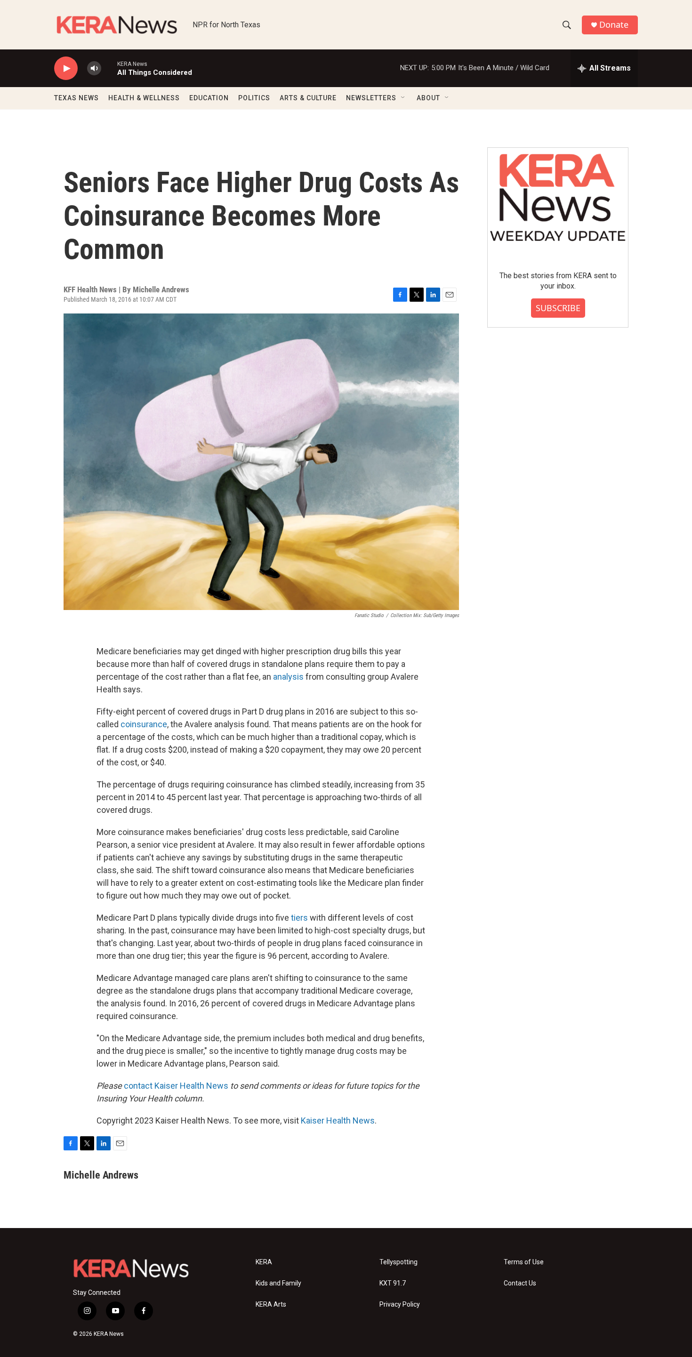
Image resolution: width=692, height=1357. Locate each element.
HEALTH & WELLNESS (144, 98)
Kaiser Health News (338, 1120)
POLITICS (254, 98)
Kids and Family (278, 1283)
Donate (613, 25)
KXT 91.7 (392, 1283)
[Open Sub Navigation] (403, 98)
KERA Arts (271, 1304)
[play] (65, 68)
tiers (299, 918)
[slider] (109, 68)
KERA (264, 1262)
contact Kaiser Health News (176, 1086)
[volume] (94, 68)
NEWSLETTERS (371, 98)
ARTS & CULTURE (308, 98)
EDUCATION (209, 98)
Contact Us (520, 1283)
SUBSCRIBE (558, 307)
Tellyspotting (398, 1262)
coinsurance (144, 724)
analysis (288, 677)
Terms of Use (524, 1262)
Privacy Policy (399, 1304)
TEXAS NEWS (76, 98)
